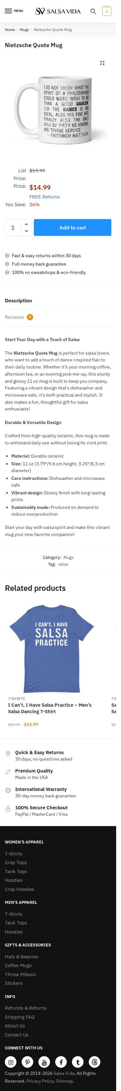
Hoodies (14, 880)
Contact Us (16, 1035)
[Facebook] (61, 1062)
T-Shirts (16, 698)
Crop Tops (16, 862)
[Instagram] (10, 1062)
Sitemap (64, 1081)
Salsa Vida (64, 1073)
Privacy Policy (40, 1081)
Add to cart (72, 227)
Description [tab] (18, 300)
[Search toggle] (93, 11)
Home (10, 29)
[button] (102, 63)
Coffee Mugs (18, 965)
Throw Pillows (20, 974)
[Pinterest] (27, 1062)
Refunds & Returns (25, 1008)
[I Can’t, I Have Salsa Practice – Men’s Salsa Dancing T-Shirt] (51, 649)
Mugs (24, 29)
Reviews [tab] (18, 317)
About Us (15, 1026)
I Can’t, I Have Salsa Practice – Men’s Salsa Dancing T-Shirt (49, 708)
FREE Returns (44, 197)
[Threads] (94, 1062)
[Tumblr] (78, 1062)
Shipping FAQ (20, 1017)
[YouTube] (44, 1062)
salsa (63, 564)
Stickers (14, 983)
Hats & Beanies (21, 957)
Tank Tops (16, 871)
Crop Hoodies (19, 889)
